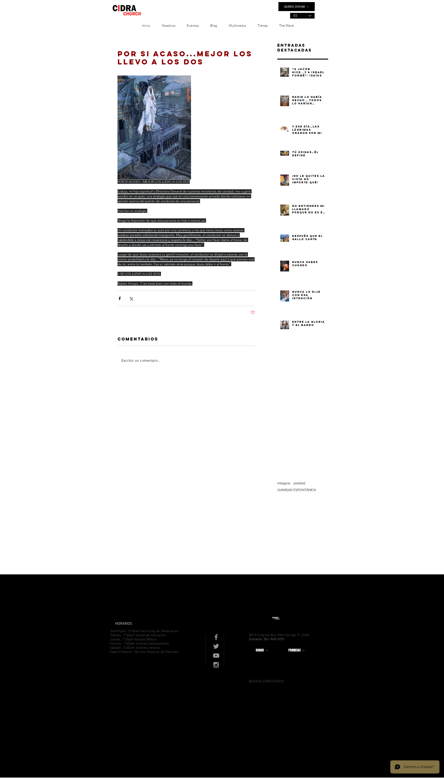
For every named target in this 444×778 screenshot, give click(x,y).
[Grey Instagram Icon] (216, 665)
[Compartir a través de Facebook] (119, 298)
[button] (168, 25)
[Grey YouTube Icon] (216, 655)
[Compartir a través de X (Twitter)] (131, 298)
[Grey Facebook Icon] (216, 637)
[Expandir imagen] (154, 127)
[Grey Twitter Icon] (216, 646)
